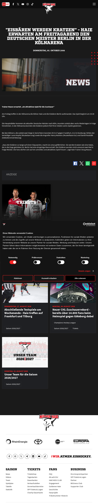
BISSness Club (76, 483)
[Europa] (81, 441)
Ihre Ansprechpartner (79, 474)
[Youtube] (39, 456)
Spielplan (9, 483)
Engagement (54, 483)
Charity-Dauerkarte (35, 492)
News (8, 474)
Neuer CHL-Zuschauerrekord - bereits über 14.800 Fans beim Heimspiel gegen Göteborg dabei (73, 313)
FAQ (50, 474)
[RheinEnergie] (16, 441)
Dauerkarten (32, 480)
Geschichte (53, 489)
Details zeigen (84, 271)
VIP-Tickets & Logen (35, 489)
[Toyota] (38, 441)
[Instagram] (15, 456)
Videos (8, 477)
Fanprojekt (53, 492)
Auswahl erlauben (49, 278)
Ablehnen (18, 278)
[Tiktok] (45, 456)
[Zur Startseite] (49, 8)
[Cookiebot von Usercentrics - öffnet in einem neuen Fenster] (84, 224)
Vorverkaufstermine (35, 486)
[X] (21, 456)
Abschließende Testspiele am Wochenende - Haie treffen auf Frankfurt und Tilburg (23, 313)
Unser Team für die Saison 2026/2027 (20, 376)
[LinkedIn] (33, 456)
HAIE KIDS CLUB (55, 480)
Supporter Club (77, 486)
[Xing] (27, 456)
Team (8, 480)
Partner (74, 480)
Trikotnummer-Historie (58, 495)
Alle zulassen (80, 278)
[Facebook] (9, 456)
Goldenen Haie (55, 486)
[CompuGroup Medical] (60, 441)
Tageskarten (32, 477)
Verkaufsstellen (33, 483)
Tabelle (9, 486)
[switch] (37, 262)
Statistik (9, 489)
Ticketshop (31, 474)
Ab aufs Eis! (53, 477)
